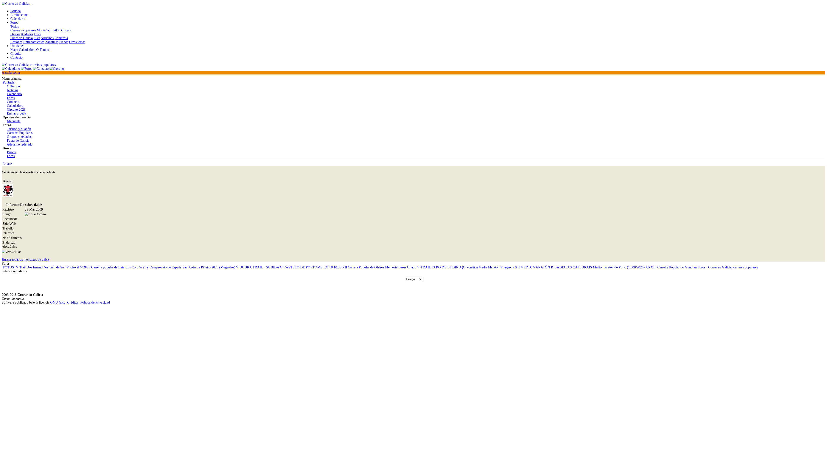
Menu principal (12, 78)
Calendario (17, 18)
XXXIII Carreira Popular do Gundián (671, 267)
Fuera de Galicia (21, 38)
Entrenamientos (33, 42)
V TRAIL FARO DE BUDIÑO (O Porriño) (448, 267)
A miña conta (19, 15)
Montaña (43, 30)
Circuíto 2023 (16, 109)
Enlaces (8, 164)
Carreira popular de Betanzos (111, 267)
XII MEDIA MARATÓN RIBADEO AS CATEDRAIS (554, 267)
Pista (37, 38)
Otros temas (77, 42)
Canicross (61, 38)
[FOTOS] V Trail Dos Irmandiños (25, 267)
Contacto (16, 57)
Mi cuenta (13, 121)
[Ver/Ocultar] (11, 252)
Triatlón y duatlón (19, 129)
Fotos (37, 34)
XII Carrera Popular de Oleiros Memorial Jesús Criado (379, 267)
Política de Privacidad (95, 302)
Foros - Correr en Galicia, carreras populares (728, 267)
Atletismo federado (20, 144)
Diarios (15, 34)
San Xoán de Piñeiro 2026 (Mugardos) (209, 267)
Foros (11, 98)
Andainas (47, 38)
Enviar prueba (16, 113)
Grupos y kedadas (19, 136)
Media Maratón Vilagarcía (497, 267)
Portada (15, 11)
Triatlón (55, 30)
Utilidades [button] (17, 46)
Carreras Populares (23, 30)
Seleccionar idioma (15, 271)
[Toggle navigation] (31, 4)
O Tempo (42, 49)
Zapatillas (51, 42)
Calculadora (27, 49)
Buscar (11, 152)
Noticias (12, 90)
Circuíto (15, 53)
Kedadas (27, 34)
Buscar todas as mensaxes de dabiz (25, 259)
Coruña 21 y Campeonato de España (157, 267)
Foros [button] (14, 22)
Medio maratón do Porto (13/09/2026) (619, 267)
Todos (14, 26)
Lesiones (16, 42)
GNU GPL (57, 302)
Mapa (14, 49)
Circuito (66, 30)
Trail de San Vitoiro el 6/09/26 (70, 267)
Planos (63, 42)
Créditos (73, 302)
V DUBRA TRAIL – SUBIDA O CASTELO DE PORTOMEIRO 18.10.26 (289, 267)
